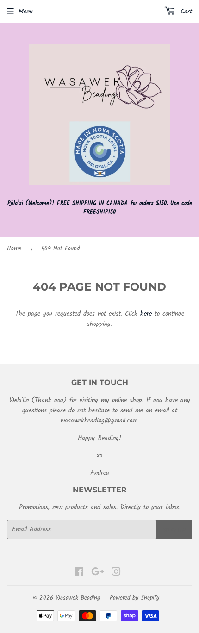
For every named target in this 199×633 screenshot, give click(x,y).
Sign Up (174, 529)
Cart (185, 11)
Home (14, 249)
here (146, 314)
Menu (26, 11)
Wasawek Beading (78, 598)
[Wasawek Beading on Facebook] (79, 573)
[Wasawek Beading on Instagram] (116, 573)
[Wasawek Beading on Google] (97, 573)
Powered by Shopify (134, 598)
